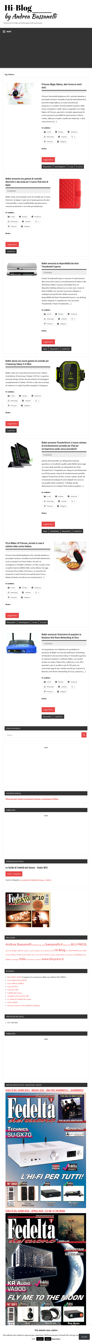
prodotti (52, 955)
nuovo (41, 955)
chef (6, 951)
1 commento (47, 643)
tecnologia (14, 959)
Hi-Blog (60, 950)
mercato (8, 955)
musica (24, 955)
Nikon (33, 955)
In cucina (79, 167)
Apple (45, 349)
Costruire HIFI (12, 989)
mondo (18, 955)
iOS (67, 951)
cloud (9, 951)
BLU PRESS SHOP (14, 977)
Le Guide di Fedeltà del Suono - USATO (35, 880)
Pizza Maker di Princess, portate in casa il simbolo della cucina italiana (24, 545)
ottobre (46, 955)
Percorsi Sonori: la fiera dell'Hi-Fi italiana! (23, 1005)
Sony (84, 955)
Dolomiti (20, 951)
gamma (47, 951)
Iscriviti (84, 1337)
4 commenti (11, 191)
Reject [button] (48, 1339)
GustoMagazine (60, 167)
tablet (7, 959)
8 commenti (47, 455)
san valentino (69, 955)
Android (35, 945)
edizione (26, 951)
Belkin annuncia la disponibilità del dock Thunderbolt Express (60, 265)
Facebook (37, 951)
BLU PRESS (79, 944)
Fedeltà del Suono (14, 993)
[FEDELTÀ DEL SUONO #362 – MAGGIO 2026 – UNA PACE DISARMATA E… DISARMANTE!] (45, 1207)
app (40, 945)
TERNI (22, 959)
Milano (13, 955)
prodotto (57, 955)
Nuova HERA (12, 1002)
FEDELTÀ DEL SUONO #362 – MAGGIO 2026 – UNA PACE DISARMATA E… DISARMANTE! (44, 1090)
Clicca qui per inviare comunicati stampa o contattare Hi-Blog (31, 799)
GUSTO (52, 951)
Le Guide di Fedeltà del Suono (19, 999)
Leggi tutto (47, 160)
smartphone (78, 954)
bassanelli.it (54, 944)
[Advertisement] (46, 52)
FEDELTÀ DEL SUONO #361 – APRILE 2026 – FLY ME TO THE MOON (35, 1211)
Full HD (42, 951)
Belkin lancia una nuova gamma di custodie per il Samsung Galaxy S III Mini (27, 362)
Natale (29, 955)
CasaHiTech (11, 251)
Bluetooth (67, 945)
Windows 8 (32, 959)
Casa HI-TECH (12, 986)
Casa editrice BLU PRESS (17, 980)
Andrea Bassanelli (18, 944)
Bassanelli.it (47, 167)
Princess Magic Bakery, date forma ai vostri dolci (62, 86)
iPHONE (75, 950)
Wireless (38, 959)
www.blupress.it (53, 959)
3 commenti (47, 272)
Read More (56, 1339)
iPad (70, 950)
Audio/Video (54, 531)
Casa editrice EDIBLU (15, 983)
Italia (85, 950)
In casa (71, 167)
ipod (80, 951)
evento (32, 951)
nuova (37, 955)
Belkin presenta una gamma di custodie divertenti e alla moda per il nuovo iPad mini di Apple (26, 182)
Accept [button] (40, 1339)
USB (27, 959)
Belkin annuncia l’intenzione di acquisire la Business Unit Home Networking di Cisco (61, 636)
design (14, 950)
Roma (62, 955)
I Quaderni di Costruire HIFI (18, 996)
